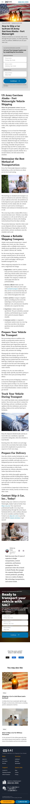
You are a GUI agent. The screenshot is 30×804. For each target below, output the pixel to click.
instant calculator (15, 518)
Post (7, 657)
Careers (16, 772)
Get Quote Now (7, 801)
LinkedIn (21, 657)
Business (17, 761)
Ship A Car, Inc (6, 506)
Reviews (4, 763)
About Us (4, 759)
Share (14, 657)
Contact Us (4, 770)
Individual (17, 759)
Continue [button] (13, 81)
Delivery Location (8, 64)
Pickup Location (8, 58)
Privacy (16, 774)
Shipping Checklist (6, 772)
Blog (16, 770)
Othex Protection (6, 774)
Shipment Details (8, 72)
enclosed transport (12, 289)
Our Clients (4, 761)
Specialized (17, 763)
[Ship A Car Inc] (8, 2)
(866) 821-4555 (23, 2)
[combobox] (13, 74)
